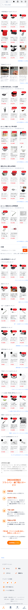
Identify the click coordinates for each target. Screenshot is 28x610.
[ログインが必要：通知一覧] (13, 1)
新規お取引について (12, 597)
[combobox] (14, 4)
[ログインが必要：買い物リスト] (17, 1)
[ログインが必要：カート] (21, 1)
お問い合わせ (6, 599)
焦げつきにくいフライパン (6, 253)
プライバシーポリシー (19, 599)
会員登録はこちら (14, 542)
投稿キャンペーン (14, 601)
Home (2, 557)
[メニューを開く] (25, 1)
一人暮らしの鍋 (16, 253)
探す (25, 250)
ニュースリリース (20, 597)
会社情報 (5, 597)
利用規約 (12, 599)
